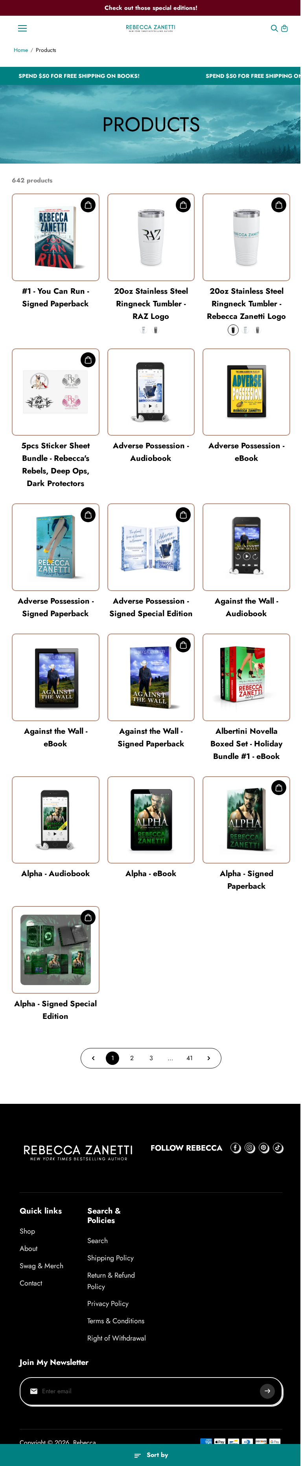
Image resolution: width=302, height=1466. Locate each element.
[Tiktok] (277, 1147)
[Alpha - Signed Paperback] (246, 820)
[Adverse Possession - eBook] (246, 392)
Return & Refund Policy (111, 1281)
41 (189, 1058)
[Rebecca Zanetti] (150, 28)
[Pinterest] (263, 1147)
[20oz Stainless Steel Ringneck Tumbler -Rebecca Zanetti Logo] (246, 237)
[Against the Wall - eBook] (55, 677)
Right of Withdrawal (116, 1338)
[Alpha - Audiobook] (55, 820)
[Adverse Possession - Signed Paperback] (55, 547)
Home (21, 50)
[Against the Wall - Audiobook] (246, 547)
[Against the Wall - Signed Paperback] (151, 677)
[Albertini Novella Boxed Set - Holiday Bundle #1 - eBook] (246, 677)
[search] (274, 28)
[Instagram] (249, 1147)
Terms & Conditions (115, 1321)
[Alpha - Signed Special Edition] (55, 950)
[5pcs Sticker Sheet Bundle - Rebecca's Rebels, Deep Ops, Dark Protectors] (55, 392)
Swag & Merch (41, 1266)
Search (97, 1241)
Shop (27, 1231)
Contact (31, 1283)
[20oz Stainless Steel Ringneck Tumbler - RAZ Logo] (151, 237)
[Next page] (208, 1058)
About (28, 1248)
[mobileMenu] (22, 28)
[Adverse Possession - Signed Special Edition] (151, 547)
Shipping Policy (110, 1258)
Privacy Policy (108, 1303)
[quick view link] (88, 204)
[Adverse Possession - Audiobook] (151, 392)
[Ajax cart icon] (284, 28)
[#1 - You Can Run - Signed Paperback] (55, 237)
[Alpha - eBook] (151, 820)
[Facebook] (235, 1147)
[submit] (267, 1391)
